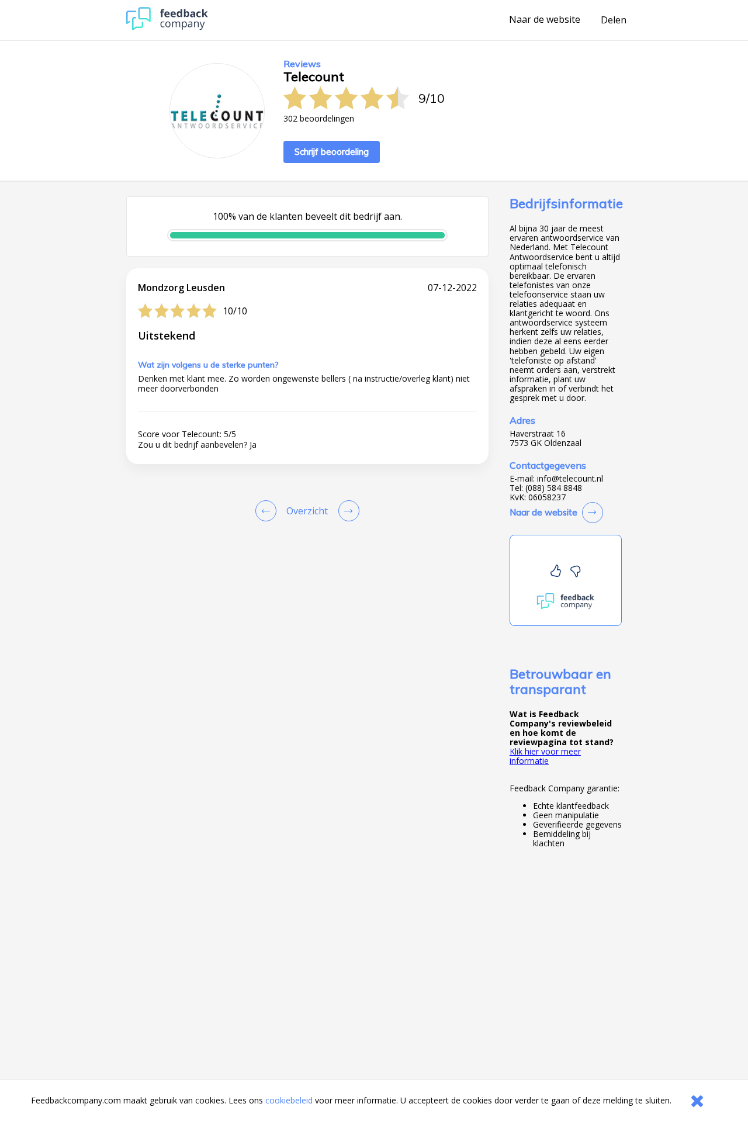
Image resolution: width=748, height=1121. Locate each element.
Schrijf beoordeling (332, 151)
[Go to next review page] (346, 510)
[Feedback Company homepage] (167, 27)
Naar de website (544, 20)
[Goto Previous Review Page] (268, 510)
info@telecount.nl (570, 478)
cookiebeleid (289, 1100)
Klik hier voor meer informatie (545, 756)
